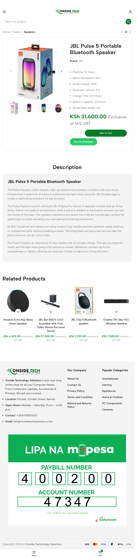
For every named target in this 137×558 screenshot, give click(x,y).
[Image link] (23, 371)
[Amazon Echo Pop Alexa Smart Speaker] (18, 300)
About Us (73, 378)
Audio (16, 32)
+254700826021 (27, 415)
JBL (81, 61)
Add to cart (106, 133)
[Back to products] (126, 32)
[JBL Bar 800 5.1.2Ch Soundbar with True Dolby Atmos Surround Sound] (50, 300)
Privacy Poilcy (76, 391)
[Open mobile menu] (4, 11)
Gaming (107, 384)
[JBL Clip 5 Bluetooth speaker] (83, 300)
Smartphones (110, 378)
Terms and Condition (80, 397)
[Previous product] (122, 32)
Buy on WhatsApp (83, 142)
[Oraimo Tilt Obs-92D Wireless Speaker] (116, 300)
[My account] (130, 11)
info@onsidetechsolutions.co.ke (32, 421)
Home (6, 32)
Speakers (29, 32)
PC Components (112, 403)
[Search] (128, 21)
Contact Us (74, 384)
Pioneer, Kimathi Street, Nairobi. (36, 399)
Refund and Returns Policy (79, 405)
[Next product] (130, 32)
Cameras (107, 409)
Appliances (109, 391)
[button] (11, 71)
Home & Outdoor (112, 397)
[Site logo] (67, 11)
